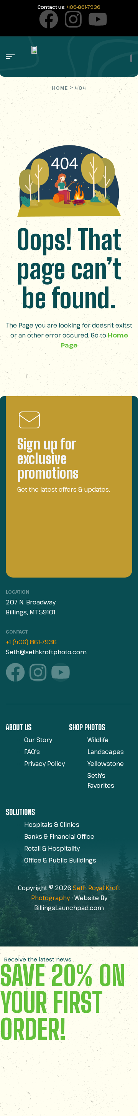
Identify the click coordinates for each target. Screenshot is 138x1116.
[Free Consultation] (131, 58)
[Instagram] (73, 19)
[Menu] (13, 56)
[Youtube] (97, 19)
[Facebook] (48, 19)
